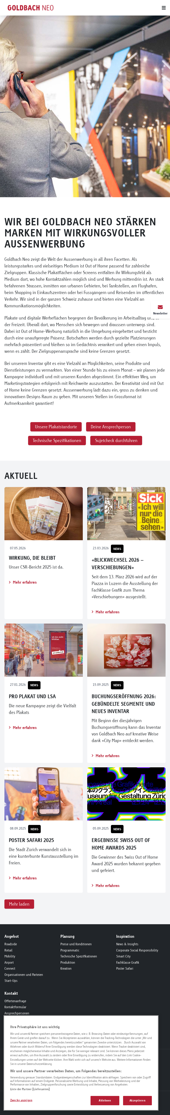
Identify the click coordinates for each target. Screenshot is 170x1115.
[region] (81, 1063)
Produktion (67, 962)
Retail (8, 950)
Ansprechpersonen (16, 1013)
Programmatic (69, 950)
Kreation (65, 968)
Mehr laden (19, 904)
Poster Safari (124, 968)
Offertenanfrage (15, 1001)
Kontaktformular (15, 1007)
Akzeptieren (137, 1100)
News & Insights (127, 944)
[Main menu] (116, 8)
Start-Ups (10, 981)
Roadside (10, 944)
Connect (9, 968)
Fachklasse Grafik (127, 962)
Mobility (9, 956)
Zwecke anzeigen (21, 1100)
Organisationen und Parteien (23, 975)
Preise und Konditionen (76, 944)
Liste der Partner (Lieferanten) (30, 1089)
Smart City (123, 956)
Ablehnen (105, 1100)
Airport (9, 962)
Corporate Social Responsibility (137, 950)
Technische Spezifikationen (78, 956)
